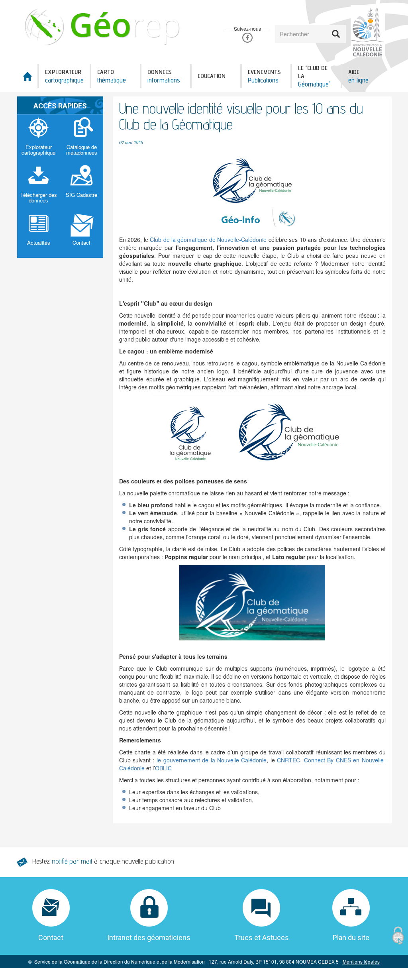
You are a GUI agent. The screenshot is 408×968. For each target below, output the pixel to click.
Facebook (247, 37)
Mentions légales (361, 961)
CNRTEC (288, 760)
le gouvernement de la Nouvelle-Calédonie (212, 760)
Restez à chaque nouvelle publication (103, 861)
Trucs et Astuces (261, 937)
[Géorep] (103, 26)
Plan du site (351, 937)
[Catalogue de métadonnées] (81, 138)
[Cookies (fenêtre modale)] (398, 936)
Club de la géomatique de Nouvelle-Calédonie (208, 239)
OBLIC (163, 768)
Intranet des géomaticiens (148, 937)
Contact (50, 937)
